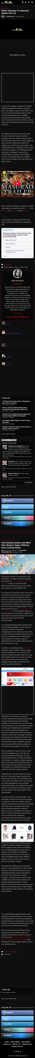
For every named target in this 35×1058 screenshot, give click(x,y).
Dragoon (4, 211)
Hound (27, 208)
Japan (22, 267)
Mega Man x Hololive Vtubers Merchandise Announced (16, 456)
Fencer (26, 211)
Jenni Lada (10, 16)
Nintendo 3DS (5, 8)
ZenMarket (27, 648)
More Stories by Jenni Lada (17, 317)
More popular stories (8, 434)
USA (26, 267)
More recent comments (8, 487)
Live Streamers (10, 243)
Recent (8, 440)
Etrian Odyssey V (9, 267)
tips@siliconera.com (21, 1056)
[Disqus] (17, 343)
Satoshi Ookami (13, 473)
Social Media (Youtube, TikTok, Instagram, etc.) (15, 251)
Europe (17, 267)
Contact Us (16, 1044)
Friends (8, 247)
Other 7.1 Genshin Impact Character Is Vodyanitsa (14, 468)
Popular (13, 440)
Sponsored (10, 540)
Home (7, 1042)
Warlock (14, 211)
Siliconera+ (25, 1042)
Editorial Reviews (11, 240)
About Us (7, 1044)
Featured (4, 540)
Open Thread (15, 1042)
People (4, 440)
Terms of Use (27, 1044)
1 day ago (10, 479)
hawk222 (11, 461)
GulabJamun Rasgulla (15, 446)
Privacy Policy (17, 1046)
